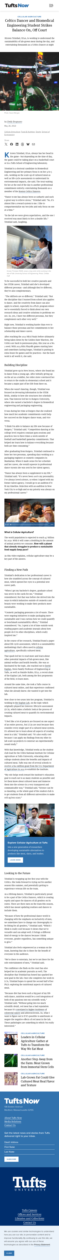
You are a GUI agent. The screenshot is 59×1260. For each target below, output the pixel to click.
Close (9, 1253)
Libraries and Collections (29, 1218)
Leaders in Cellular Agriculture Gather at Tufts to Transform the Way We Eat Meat (35, 1043)
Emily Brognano (14, 121)
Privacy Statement (42, 1244)
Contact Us (10, 1125)
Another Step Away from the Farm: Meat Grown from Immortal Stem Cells (37, 1063)
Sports (38, 131)
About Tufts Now (13, 1117)
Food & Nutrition (28, 131)
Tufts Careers (29, 1210)
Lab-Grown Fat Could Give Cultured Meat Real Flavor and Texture (38, 1081)
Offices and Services (29, 1214)
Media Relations (12, 1121)
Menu (52, 5)
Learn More (15, 860)
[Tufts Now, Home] (17, 5)
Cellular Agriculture (29, 17)
